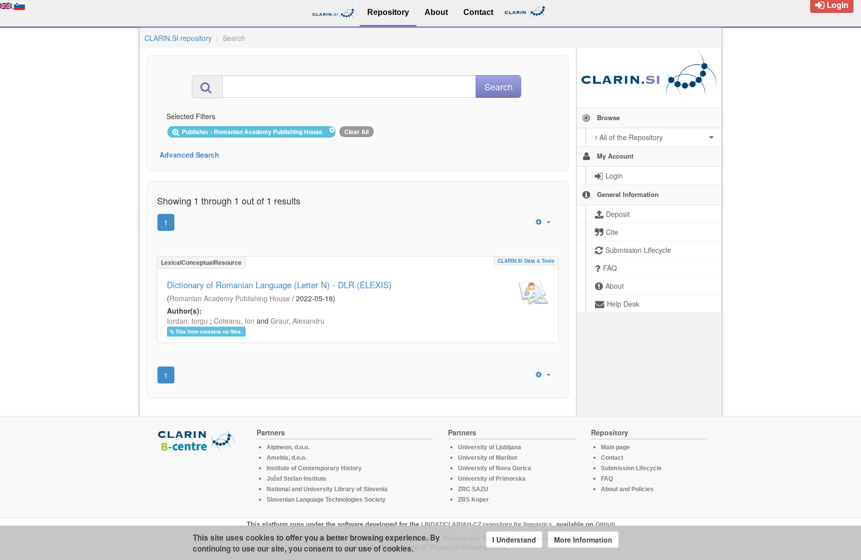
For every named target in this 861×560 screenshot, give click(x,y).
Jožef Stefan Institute (296, 478)
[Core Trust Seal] (197, 480)
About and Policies (627, 489)
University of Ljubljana (489, 447)
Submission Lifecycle (631, 468)
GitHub (605, 524)
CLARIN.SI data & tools (526, 260)
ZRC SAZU (473, 489)
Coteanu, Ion (234, 321)
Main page (615, 447)
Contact (612, 457)
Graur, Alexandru (297, 321)
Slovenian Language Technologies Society (326, 499)
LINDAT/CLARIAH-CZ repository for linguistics (486, 524)
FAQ (607, 478)
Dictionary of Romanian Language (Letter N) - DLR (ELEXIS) (279, 285)
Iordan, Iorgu (187, 321)
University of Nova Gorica (494, 468)
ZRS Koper (473, 499)
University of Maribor (488, 457)
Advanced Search (189, 155)
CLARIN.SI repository (178, 38)
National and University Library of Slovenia (327, 489)
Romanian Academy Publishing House (229, 298)
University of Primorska (492, 478)
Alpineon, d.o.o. (288, 447)
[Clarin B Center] (198, 439)
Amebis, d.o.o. (286, 457)
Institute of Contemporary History (314, 468)
